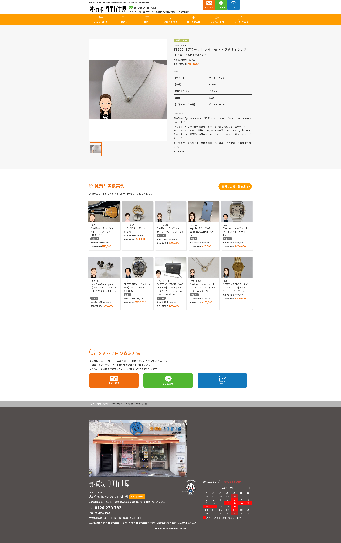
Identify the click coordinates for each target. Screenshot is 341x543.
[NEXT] (249, 488)
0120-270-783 (108, 507)
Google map (137, 496)
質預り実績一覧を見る (235, 186)
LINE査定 (221, 7)
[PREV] (205, 488)
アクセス (233, 7)
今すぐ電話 (209, 7)
